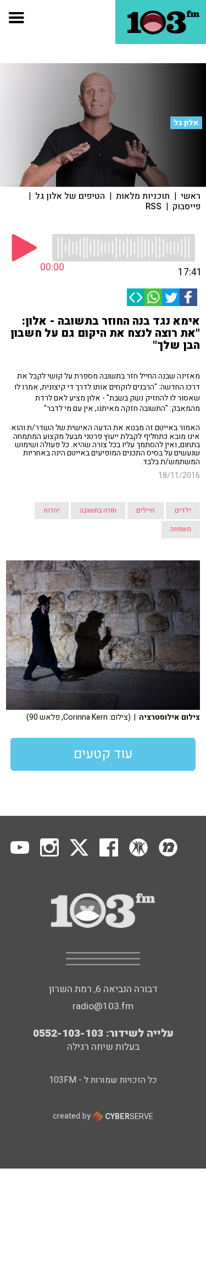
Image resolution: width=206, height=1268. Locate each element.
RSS (154, 206)
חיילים (145, 510)
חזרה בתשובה (98, 510)
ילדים (183, 510)
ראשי (191, 196)
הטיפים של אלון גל (70, 196)
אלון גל (186, 123)
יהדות (51, 510)
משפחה (180, 529)
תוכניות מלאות (143, 196)
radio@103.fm (103, 1006)
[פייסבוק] (188, 297)
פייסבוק (186, 206)
